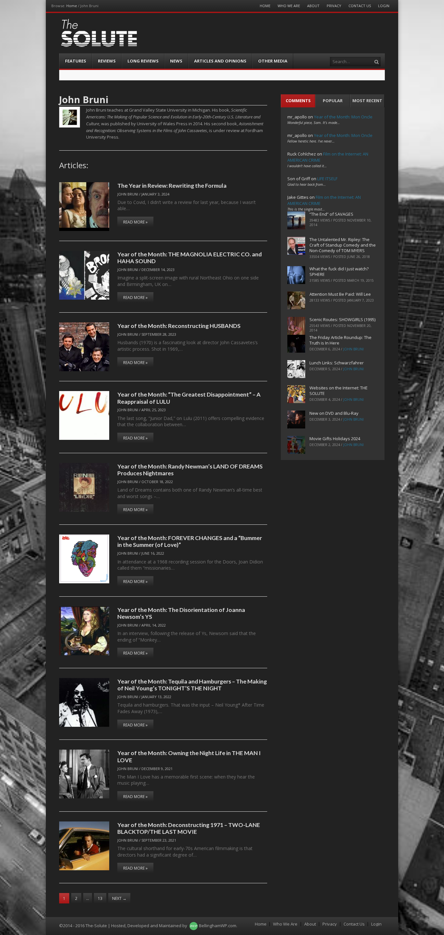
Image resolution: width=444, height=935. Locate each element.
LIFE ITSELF (327, 179)
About (313, 5)
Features (75, 61)
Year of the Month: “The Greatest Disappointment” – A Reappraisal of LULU (189, 398)
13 (100, 898)
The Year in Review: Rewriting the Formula (172, 185)
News (176, 61)
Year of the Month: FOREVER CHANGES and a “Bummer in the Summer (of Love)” (189, 541)
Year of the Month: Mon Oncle (343, 117)
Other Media (272, 61)
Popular (333, 100)
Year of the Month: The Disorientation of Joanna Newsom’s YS (181, 613)
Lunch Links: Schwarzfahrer (336, 363)
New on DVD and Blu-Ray (334, 413)
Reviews (107, 61)
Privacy (334, 5)
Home (71, 5)
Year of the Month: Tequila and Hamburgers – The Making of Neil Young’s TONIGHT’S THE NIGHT (192, 685)
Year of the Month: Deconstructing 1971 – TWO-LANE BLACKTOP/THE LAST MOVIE (188, 828)
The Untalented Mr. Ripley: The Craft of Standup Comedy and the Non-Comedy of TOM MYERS (342, 245)
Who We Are (289, 5)
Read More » (135, 222)
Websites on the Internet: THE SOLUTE (338, 390)
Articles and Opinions (220, 61)
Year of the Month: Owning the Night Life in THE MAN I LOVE (189, 756)
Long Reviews (143, 61)
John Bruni (127, 194)
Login (383, 5)
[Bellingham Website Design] (193, 925)
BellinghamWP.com (217, 925)
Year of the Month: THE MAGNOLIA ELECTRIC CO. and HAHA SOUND (189, 257)
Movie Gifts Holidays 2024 (334, 438)
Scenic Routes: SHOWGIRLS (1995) (342, 319)
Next (119, 898)
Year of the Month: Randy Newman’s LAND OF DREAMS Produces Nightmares (190, 470)
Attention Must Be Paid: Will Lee (340, 294)
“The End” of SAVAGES (331, 214)
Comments (298, 100)
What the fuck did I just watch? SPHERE (339, 271)
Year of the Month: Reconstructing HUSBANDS (179, 325)
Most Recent (367, 100)
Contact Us (359, 5)
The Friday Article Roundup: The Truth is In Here (340, 340)
